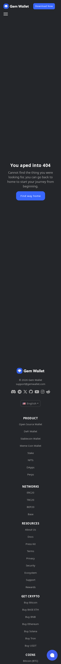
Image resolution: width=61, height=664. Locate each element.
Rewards (31, 587)
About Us (30, 529)
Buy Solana (30, 631)
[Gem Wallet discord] (13, 392)
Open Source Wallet (30, 424)
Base (30, 514)
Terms (30, 551)
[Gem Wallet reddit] (48, 392)
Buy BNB (30, 617)
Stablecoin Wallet (30, 438)
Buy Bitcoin (30, 602)
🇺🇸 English (29, 403)
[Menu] (5, 14)
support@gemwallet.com (30, 384)
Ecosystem (30, 572)
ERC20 (30, 492)
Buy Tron (30, 638)
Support (30, 579)
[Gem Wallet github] (31, 392)
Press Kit (31, 544)
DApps (30, 467)
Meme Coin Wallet (30, 445)
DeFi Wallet (30, 431)
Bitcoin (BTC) (30, 660)
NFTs (30, 460)
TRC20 (30, 499)
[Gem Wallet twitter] (25, 392)
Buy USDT (30, 645)
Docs (30, 536)
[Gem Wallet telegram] (20, 392)
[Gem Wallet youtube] (37, 392)
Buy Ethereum (30, 624)
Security (30, 565)
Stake (30, 453)
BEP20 (30, 507)
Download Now (44, 6)
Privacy (30, 558)
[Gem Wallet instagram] (42, 392)
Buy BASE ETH (30, 609)
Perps (30, 474)
